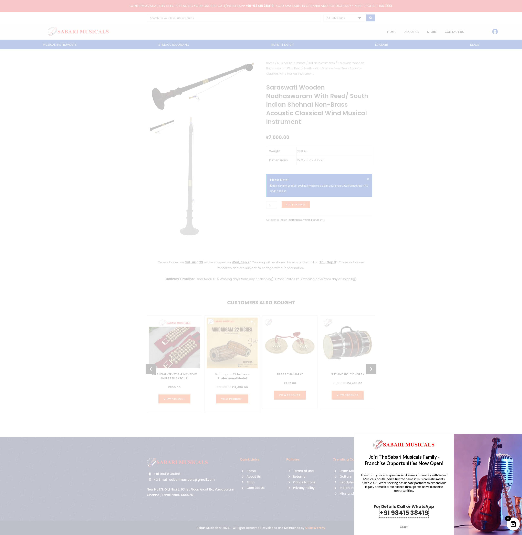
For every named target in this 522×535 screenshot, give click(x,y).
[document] (261, 267)
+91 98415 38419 (404, 512)
